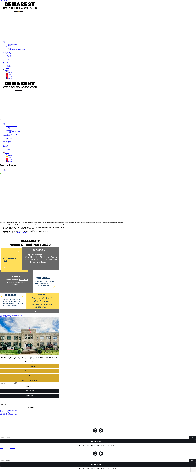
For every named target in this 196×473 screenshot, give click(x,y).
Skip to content (3, 0)
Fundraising (9, 56)
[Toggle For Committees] (26, 141)
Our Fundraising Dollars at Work (17, 49)
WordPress (12, 448)
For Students (9, 53)
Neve (1, 448)
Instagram (8, 66)
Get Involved (9, 55)
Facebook (8, 65)
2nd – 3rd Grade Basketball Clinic (8, 414)
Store (4, 61)
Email (7, 68)
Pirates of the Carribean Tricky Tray (8, 410)
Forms (7, 59)
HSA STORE (29, 371)
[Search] (15, 383)
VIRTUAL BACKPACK (29, 380)
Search (192, 437)
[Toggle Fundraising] (26, 130)
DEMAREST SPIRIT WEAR (25, 232)
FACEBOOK (29, 396)
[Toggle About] (26, 124)
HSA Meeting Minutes (11, 51)
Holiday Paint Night (5, 413)
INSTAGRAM (29, 391)
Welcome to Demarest (11, 44)
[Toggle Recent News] (26, 135)
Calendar (5, 62)
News (4, 170)
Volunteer (8, 47)
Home (4, 41)
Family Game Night (5, 412)
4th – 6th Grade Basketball (6, 416)
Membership (9, 45)
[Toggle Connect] (26, 146)
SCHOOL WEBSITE (29, 366)
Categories (2, 403)
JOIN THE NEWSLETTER (98, 441)
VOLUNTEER (29, 375)
